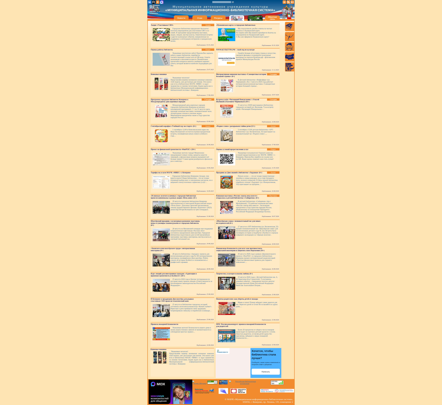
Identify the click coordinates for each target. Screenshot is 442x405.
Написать (266, 372)
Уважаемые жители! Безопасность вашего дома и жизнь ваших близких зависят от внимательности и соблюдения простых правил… (191, 330)
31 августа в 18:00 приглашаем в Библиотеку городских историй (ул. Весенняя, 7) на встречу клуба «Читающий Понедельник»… (254, 107)
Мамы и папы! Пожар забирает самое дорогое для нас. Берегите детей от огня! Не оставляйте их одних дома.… (257, 304)
